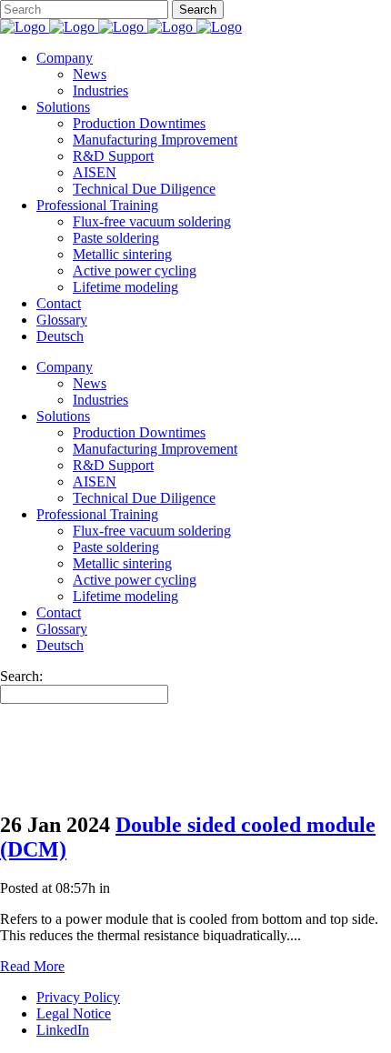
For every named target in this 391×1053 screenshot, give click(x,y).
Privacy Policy (78, 997)
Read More (32, 966)
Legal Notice (73, 1013)
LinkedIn (62, 1030)
